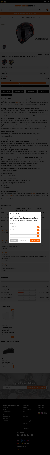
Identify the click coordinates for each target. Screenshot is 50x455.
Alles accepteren (34, 240)
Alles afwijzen (14, 240)
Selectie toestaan (24, 240)
